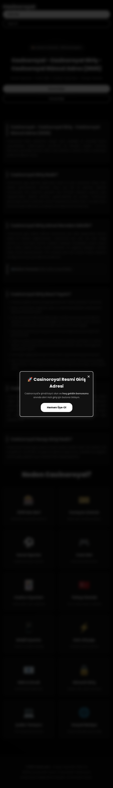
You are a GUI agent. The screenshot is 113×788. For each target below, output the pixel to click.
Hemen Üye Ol (56, 407)
